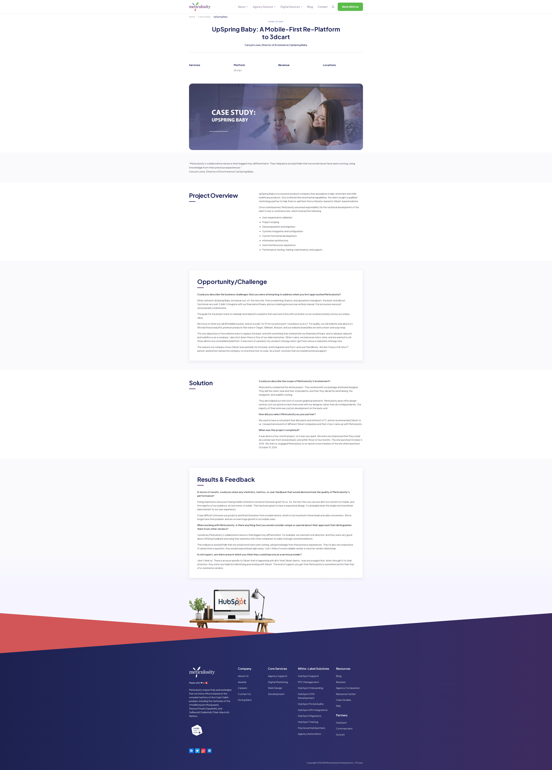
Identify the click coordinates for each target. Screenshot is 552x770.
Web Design (275, 687)
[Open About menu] (247, 6)
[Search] (333, 7)
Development (276, 693)
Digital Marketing (278, 682)
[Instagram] (203, 750)
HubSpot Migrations (309, 715)
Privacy (359, 762)
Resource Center (346, 693)
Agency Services (263, 6)
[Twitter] (197, 750)
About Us (243, 676)
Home (192, 16)
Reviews (341, 682)
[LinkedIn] (209, 750)
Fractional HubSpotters (311, 727)
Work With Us (350, 6)
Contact (323, 6)
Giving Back (245, 699)
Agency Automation (309, 733)
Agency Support (277, 676)
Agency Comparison (348, 687)
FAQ (338, 705)
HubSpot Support (308, 676)
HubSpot (341, 722)
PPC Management (308, 682)
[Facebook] (191, 750)
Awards (242, 682)
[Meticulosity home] (200, 6)
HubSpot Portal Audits (311, 703)
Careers (242, 687)
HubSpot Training (308, 721)
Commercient (344, 728)
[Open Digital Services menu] (301, 6)
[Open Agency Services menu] (274, 6)
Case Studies (204, 16)
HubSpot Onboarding (310, 687)
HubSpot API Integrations (313, 709)
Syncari (340, 734)
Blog (310, 6)
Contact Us (244, 693)
